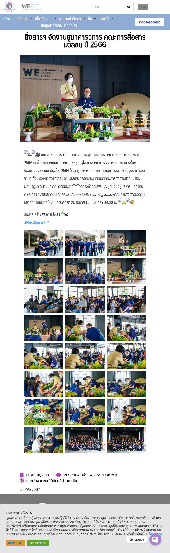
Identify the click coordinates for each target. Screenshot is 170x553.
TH (143, 7)
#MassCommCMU (38, 222)
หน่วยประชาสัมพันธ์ (105, 475)
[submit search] (129, 7)
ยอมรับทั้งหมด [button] (38, 542)
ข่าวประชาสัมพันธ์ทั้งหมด (77, 475)
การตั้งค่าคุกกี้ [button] (15, 542)
